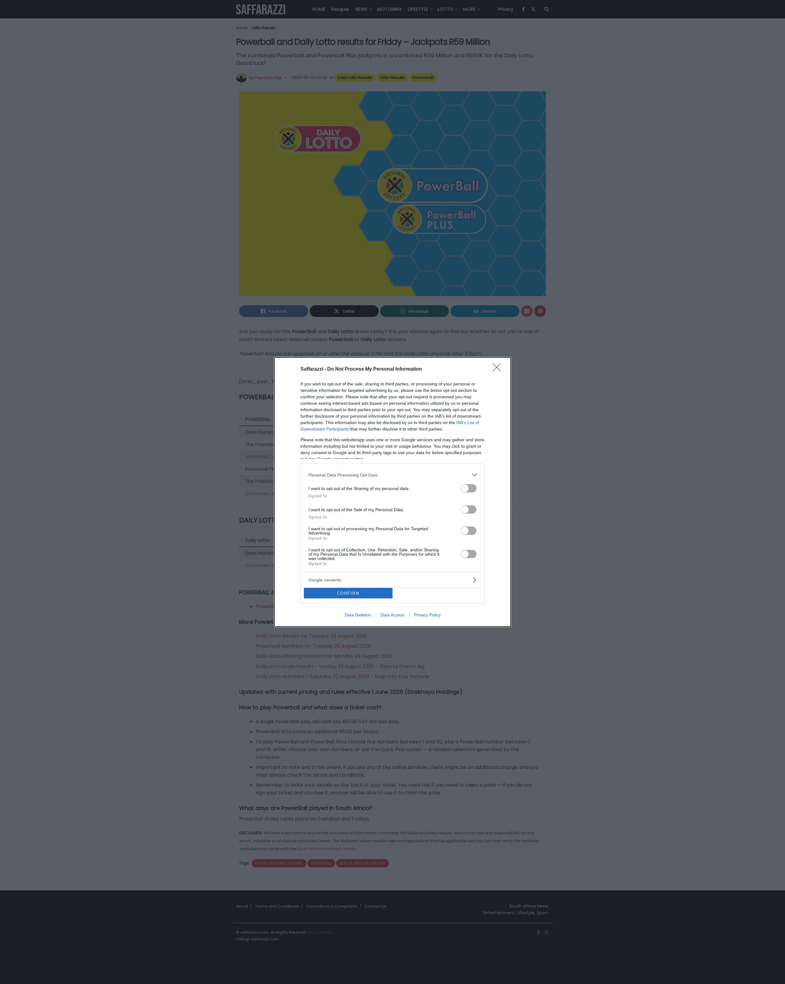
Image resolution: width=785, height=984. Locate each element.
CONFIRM (348, 593)
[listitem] (392, 475)
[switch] (469, 488)
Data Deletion (358, 614)
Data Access (392, 614)
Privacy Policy (427, 614)
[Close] (498, 369)
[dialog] (392, 492)
